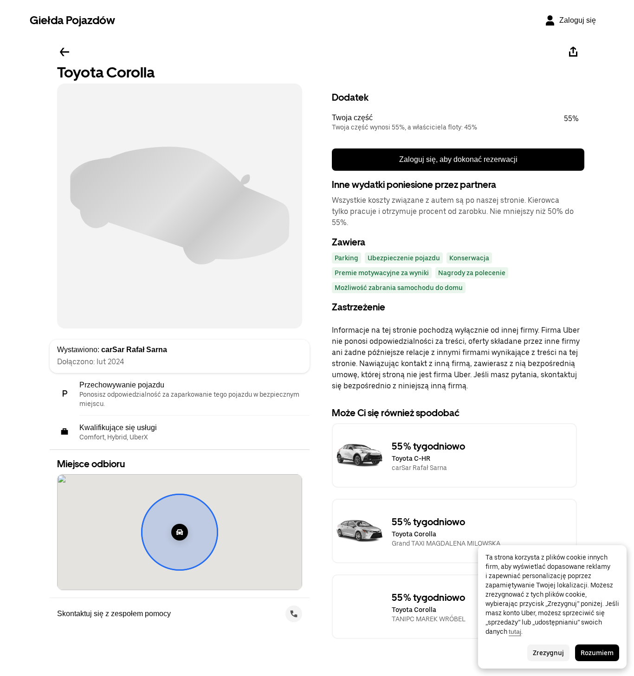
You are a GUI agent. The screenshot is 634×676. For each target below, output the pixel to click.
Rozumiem (597, 653)
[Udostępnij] (573, 52)
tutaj (515, 631)
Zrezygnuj (548, 653)
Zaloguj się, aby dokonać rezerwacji (458, 159)
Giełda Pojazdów (72, 20)
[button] (458, 122)
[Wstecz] (64, 52)
